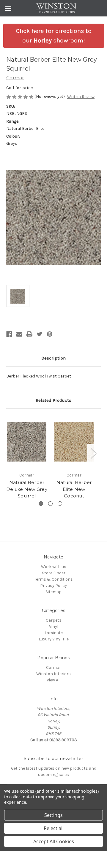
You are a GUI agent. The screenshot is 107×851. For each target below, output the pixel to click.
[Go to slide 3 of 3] (60, 503)
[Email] (19, 334)
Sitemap (53, 591)
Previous (8, 453)
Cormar (53, 667)
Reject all (54, 828)
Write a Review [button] (81, 96)
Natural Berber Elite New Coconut (74, 489)
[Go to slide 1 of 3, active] (41, 503)
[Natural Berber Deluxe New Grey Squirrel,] (26, 442)
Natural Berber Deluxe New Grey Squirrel (26, 489)
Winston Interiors (53, 673)
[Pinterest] (50, 334)
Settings (53, 815)
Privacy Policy (53, 585)
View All (54, 680)
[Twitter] (40, 334)
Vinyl (53, 626)
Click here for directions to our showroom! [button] (54, 35)
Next (93, 453)
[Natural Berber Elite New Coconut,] (74, 442)
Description (53, 358)
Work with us (53, 566)
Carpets (54, 620)
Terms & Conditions (53, 579)
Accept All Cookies (53, 841)
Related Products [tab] (53, 400)
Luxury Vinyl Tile (54, 639)
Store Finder (53, 573)
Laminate (54, 632)
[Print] (29, 334)
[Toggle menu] (8, 8)
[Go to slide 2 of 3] (50, 503)
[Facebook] (9, 334)
